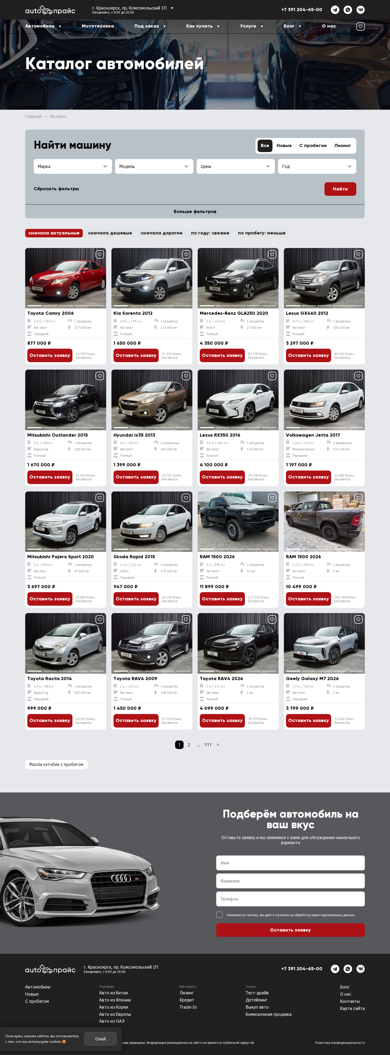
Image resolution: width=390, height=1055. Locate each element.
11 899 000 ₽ (214, 586)
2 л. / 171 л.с (215, 686)
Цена (206, 166)
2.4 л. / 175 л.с (130, 321)
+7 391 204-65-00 (301, 9)
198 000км (169, 692)
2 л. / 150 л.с (129, 442)
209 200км (341, 327)
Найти (340, 189)
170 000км (169, 571)
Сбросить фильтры (56, 189)
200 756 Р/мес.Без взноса (345, 599)
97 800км (81, 571)
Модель (127, 166)
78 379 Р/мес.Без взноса (258, 720)
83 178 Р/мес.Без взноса (258, 355)
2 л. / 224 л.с (215, 321)
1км (336, 571)
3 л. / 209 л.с (43, 564)
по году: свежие (210, 233)
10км (251, 571)
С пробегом (313, 145)
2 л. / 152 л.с (129, 686)
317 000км (82, 327)
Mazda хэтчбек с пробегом (56, 764)
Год (286, 166)
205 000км (82, 692)
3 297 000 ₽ (300, 343)
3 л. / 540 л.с (215, 564)
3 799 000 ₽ (300, 708)
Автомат (40, 327)
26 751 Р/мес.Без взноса (172, 477)
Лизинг (342, 145)
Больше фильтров (195, 211)
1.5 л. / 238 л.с (303, 686)
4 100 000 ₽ (214, 465)
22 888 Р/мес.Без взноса (344, 477)
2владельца (170, 442)
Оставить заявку (49, 355)
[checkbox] (219, 915)
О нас (329, 26)
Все (265, 145)
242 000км (169, 449)
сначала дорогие (162, 233)
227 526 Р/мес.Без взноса (259, 599)
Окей (100, 1039)
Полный (126, 333)
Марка (44, 166)
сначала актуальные (54, 233)
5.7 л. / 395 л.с (303, 564)
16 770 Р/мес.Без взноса (86, 355)
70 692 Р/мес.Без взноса (86, 599)
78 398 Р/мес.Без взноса (258, 477)
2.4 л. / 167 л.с (44, 321)
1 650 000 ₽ (127, 343)
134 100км (341, 449)
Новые (284, 145)
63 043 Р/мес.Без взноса (344, 355)
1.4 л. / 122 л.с (130, 564)
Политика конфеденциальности (340, 1042)
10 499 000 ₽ (301, 586)
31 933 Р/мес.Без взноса (86, 477)
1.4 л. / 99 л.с (43, 686)
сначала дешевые (110, 233)
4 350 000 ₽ (214, 343)
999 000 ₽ (39, 708)
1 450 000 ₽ (127, 708)
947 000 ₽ (126, 586)
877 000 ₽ (39, 343)
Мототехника (98, 26)
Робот (210, 327)
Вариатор (41, 449)
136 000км (255, 449)
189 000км (82, 449)
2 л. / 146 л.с (43, 442)
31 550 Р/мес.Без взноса (172, 355)
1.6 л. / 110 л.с (303, 442)
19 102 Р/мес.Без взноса (86, 720)
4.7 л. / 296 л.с (303, 321)
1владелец (83, 321)
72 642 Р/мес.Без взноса (344, 720)
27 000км (254, 327)
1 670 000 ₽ (41, 465)
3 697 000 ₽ (41, 586)
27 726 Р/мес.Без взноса (172, 720)
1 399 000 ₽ (127, 465)
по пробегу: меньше (262, 233)
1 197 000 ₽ (299, 465)
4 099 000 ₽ (214, 708)
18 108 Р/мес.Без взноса (172, 599)
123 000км (169, 327)
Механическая (303, 449)
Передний (41, 333)
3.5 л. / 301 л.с (217, 442)
